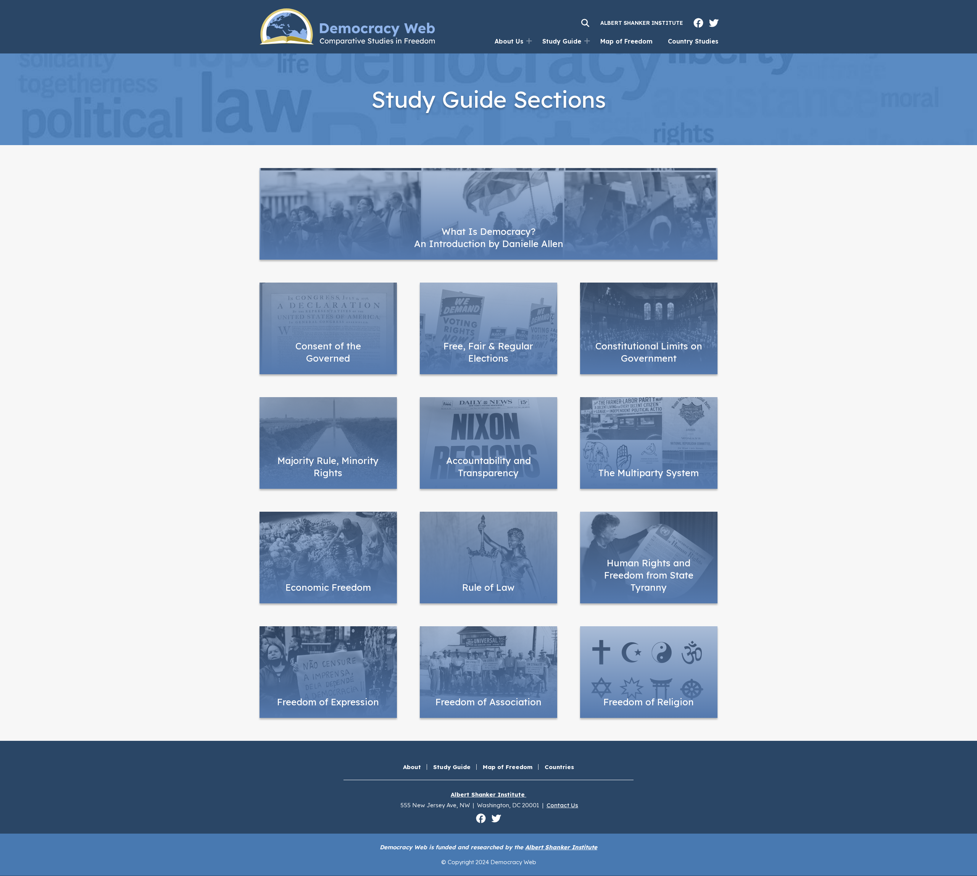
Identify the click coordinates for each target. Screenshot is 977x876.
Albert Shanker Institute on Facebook (698, 23)
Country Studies (693, 41)
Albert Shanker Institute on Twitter (713, 23)
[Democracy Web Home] (347, 26)
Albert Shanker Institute (641, 22)
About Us (509, 41)
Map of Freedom (626, 41)
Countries (559, 767)
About (412, 767)
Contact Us (562, 805)
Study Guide (561, 41)
